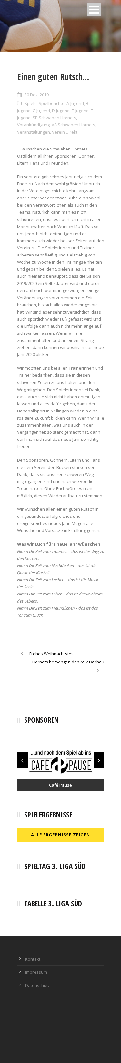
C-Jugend (41, 110)
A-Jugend (75, 103)
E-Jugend (80, 110)
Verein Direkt (64, 132)
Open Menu (94, 9)
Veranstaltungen (33, 132)
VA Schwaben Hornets (73, 125)
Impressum (36, 972)
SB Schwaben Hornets (54, 118)
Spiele (31, 103)
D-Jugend (61, 110)
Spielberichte (52, 103)
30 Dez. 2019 (37, 95)
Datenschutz (37, 985)
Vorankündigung (33, 125)
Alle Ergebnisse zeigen (60, 834)
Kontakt (32, 959)
